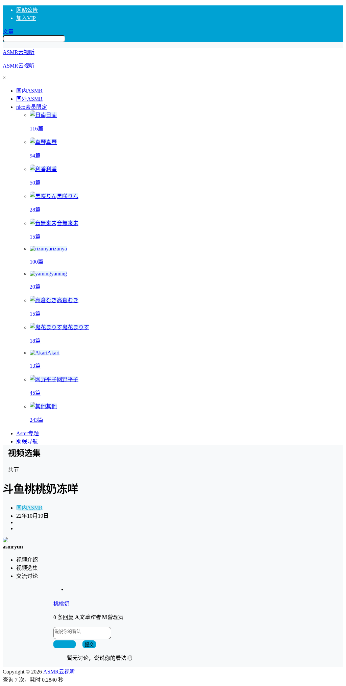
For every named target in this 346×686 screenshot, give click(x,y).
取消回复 (64, 644)
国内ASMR (29, 508)
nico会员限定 (31, 107)
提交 (89, 644)
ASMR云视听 (58, 672)
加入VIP (26, 18)
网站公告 (27, 10)
